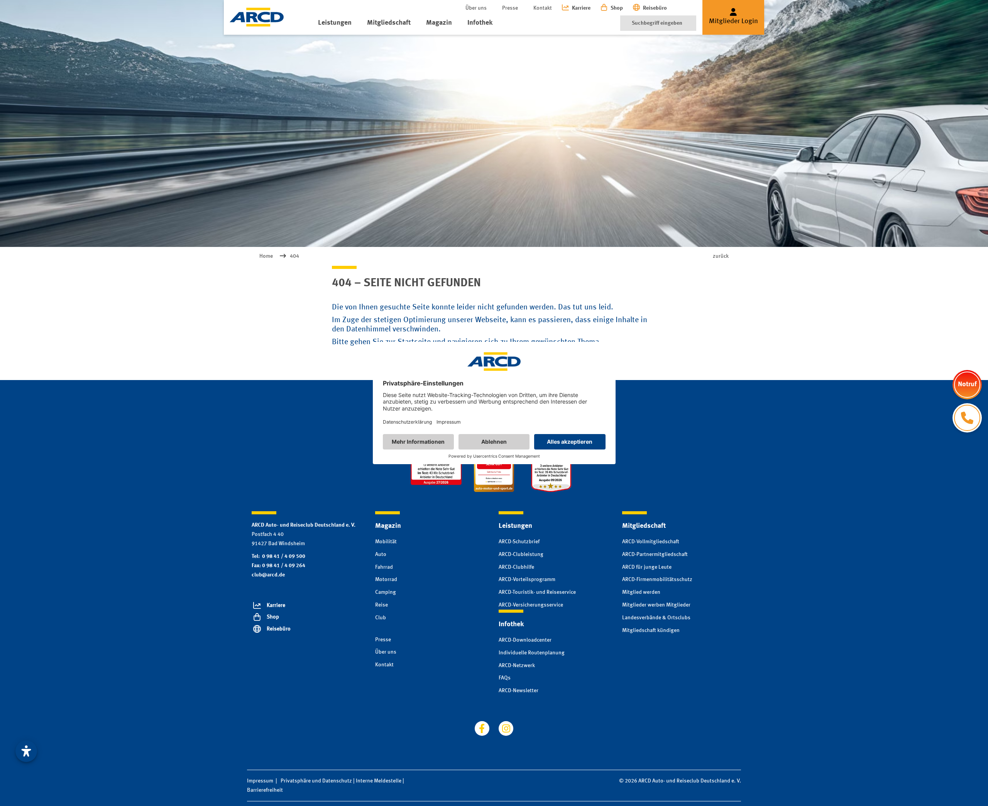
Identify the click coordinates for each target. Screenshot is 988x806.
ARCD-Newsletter (518, 690)
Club (380, 617)
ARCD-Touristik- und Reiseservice (537, 592)
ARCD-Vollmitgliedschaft (650, 541)
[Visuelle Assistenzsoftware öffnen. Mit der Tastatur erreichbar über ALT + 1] (26, 751)
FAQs (505, 678)
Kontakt (542, 8)
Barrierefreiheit (265, 790)
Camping (385, 592)
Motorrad (386, 579)
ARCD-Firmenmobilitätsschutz (657, 579)
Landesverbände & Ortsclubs (656, 617)
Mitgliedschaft (389, 22)
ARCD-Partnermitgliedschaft (655, 554)
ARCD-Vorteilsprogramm (527, 579)
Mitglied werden (641, 592)
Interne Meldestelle (378, 781)
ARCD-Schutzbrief (519, 541)
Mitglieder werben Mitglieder (656, 605)
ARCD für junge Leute (647, 567)
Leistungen (335, 22)
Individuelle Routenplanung (532, 653)
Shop (617, 8)
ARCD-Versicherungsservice (531, 605)
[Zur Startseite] (257, 17)
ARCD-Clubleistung (521, 554)
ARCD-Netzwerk (517, 665)
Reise (381, 605)
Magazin (439, 22)
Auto (380, 554)
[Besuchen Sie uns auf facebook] (482, 728)
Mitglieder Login (733, 21)
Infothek (479, 22)
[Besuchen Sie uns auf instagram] (506, 728)
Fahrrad (384, 567)
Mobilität (386, 541)
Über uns (476, 8)
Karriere (581, 8)
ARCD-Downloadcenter (525, 640)
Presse (510, 8)
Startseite (414, 342)
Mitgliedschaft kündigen (651, 630)
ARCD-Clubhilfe (516, 567)
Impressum (260, 781)
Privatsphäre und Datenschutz (316, 781)
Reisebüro (655, 8)
